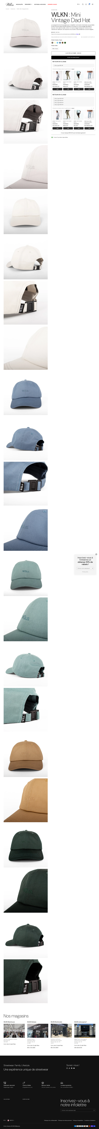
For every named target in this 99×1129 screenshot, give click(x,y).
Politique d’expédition (78, 1120)
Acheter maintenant (73, 57)
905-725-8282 (31, 1047)
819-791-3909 (54, 1047)
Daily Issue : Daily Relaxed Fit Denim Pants (88, 82)
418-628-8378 (78, 1047)
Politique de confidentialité (50, 1120)
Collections (7, 1099)
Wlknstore (54, 10)
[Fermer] (96, 554)
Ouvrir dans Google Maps (10, 1044)
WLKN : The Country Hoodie (57, 82)
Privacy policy (85, 571)
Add (57, 89)
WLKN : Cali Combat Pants (67, 82)
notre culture (26, 1099)
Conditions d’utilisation (89, 1120)
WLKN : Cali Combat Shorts (78, 82)
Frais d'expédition (55, 37)
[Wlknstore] (10, 4)
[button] (82, 4)
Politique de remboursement (65, 1120)
